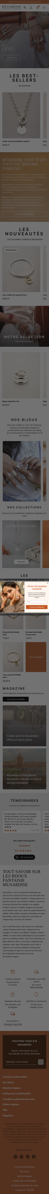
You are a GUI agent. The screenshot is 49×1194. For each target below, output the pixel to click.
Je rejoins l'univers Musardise (36, 607)
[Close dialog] (47, 583)
